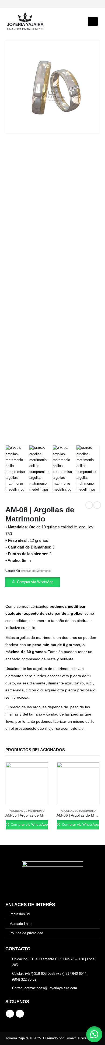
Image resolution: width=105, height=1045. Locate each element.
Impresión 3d (19, 914)
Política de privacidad (26, 933)
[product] (27, 783)
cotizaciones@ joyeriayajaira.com (50, 988)
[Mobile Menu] (93, 21)
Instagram (20, 1014)
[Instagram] (18, 4)
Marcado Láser (21, 924)
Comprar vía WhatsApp (35, 582)
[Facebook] (9, 4)
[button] (52, 582)
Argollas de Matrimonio (36, 570)
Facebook (10, 1014)
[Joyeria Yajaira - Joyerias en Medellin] (25, 21)
